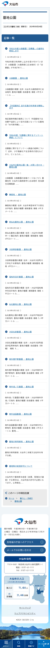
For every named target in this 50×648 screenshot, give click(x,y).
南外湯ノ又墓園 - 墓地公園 (21, 387)
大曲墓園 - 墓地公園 (18, 78)
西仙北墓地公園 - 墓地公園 (21, 222)
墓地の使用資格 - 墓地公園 (21, 442)
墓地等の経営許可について (20, 466)
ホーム (11, 498)
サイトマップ (25, 608)
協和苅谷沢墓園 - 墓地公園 (21, 277)
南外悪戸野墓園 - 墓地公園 (21, 359)
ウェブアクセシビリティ (25, 613)
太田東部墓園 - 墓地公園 (20, 249)
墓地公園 (18, 501)
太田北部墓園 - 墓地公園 (20, 332)
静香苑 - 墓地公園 (17, 195)
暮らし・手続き (26, 498)
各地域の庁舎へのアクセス (20, 542)
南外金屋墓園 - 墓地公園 (20, 414)
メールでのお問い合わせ (19, 550)
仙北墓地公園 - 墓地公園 (20, 304)
